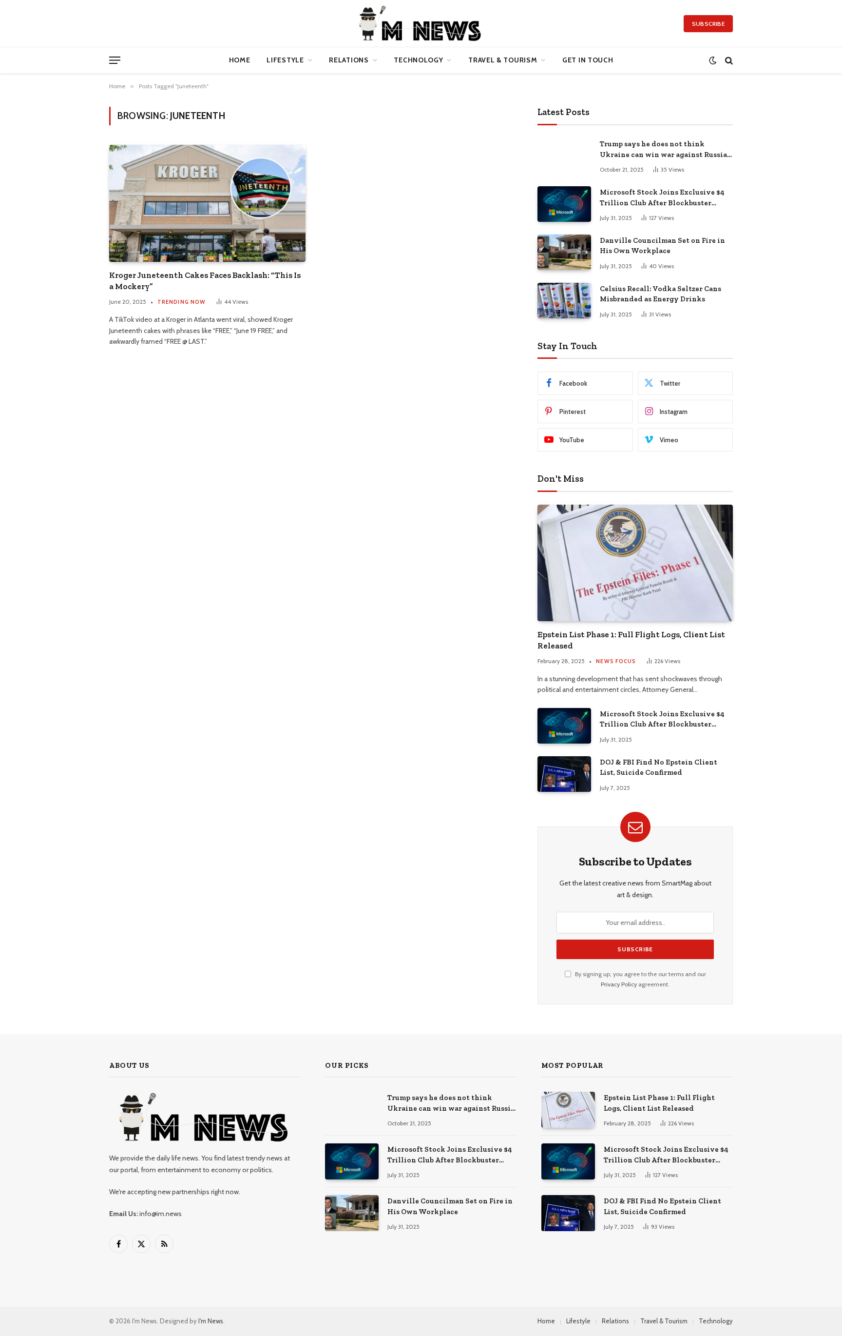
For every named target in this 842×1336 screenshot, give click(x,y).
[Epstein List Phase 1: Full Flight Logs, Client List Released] (635, 563)
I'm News (210, 1321)
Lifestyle (285, 60)
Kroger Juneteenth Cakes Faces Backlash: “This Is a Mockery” (205, 280)
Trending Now (181, 301)
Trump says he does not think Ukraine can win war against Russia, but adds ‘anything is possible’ (664, 149)
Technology (418, 60)
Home (239, 60)
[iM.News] (421, 23)
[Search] (728, 60)
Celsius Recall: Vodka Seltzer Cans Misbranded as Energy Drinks (660, 293)
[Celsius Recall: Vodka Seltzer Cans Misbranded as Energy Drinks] (564, 300)
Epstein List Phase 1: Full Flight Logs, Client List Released (631, 639)
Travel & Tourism (502, 60)
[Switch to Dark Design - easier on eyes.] (713, 60)
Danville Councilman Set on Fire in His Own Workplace (662, 245)
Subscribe (708, 23)
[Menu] (114, 60)
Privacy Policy (619, 984)
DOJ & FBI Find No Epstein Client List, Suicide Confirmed (658, 767)
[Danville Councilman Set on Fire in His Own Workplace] (564, 252)
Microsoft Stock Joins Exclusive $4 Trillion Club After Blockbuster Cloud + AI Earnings (662, 198)
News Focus (616, 661)
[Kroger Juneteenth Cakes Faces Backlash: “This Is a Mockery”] (207, 203)
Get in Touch (587, 60)
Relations (348, 60)
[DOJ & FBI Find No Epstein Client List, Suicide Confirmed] (564, 774)
